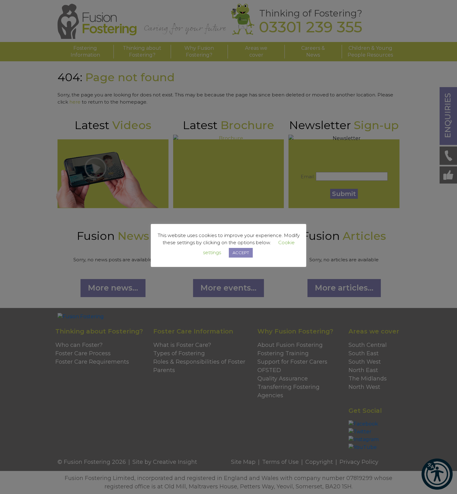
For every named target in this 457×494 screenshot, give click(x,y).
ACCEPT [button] (241, 252)
